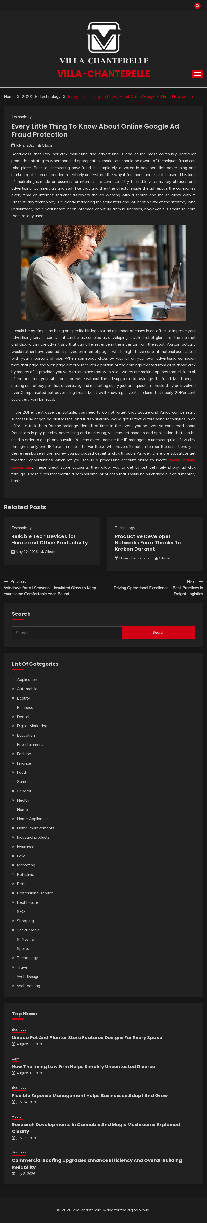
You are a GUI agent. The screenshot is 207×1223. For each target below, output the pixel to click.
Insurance (25, 846)
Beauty (23, 698)
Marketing (26, 864)
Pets (21, 883)
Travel (22, 967)
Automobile (27, 688)
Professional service (35, 892)
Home (22, 809)
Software (25, 939)
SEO (21, 911)
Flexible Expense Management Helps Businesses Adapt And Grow (90, 1095)
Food (21, 772)
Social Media (28, 930)
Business (25, 707)
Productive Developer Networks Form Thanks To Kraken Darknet (148, 542)
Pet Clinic (25, 874)
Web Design (28, 976)
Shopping (25, 920)
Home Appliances (33, 818)
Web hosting (28, 985)
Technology (21, 116)
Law (21, 855)
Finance (24, 763)
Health (23, 800)
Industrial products (33, 837)
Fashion (24, 753)
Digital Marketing (32, 725)
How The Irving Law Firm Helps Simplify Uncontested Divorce (83, 1066)
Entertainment (30, 744)
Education (26, 735)
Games (23, 781)
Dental (23, 716)
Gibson (47, 145)
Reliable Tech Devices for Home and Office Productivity (49, 539)
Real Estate (27, 902)
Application (27, 679)
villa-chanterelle (103, 73)
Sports (23, 948)
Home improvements (36, 827)
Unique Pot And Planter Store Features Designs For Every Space (87, 1037)
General (24, 790)
